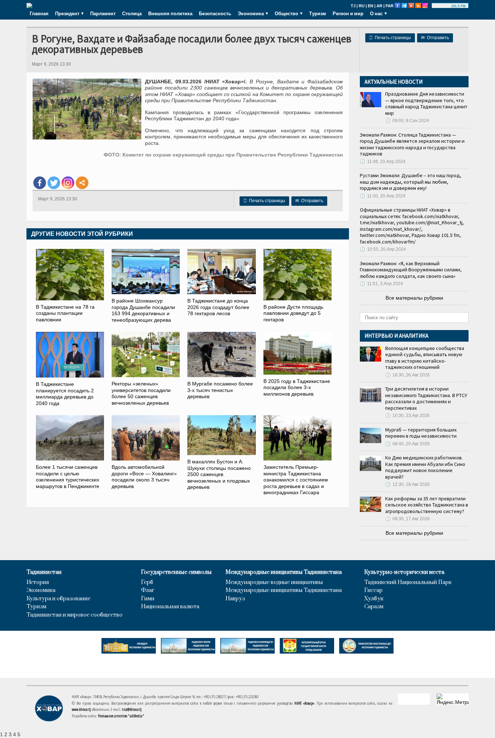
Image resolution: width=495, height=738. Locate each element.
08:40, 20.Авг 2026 (407, 443)
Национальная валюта (170, 607)
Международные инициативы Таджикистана (283, 572)
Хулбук (373, 599)
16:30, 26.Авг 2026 (407, 375)
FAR (390, 6)
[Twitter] (53, 182)
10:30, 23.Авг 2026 (407, 415)
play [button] (442, 6)
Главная (39, 13)
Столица (132, 13)
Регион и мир (348, 13)
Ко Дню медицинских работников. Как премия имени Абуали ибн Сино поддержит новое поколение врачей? (425, 467)
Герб (147, 582)
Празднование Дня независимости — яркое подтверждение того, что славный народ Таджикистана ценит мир (426, 103)
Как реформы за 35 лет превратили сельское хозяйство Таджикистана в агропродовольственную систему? (426, 504)
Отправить (435, 37)
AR (379, 6)
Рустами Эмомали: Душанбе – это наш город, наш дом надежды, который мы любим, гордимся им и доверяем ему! (410, 181)
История (37, 582)
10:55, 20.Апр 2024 (383, 249)
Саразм (373, 607)
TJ (353, 6)
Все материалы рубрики (414, 298)
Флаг (147, 590)
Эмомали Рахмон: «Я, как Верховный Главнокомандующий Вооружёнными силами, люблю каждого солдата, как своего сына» (411, 269)
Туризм (317, 13)
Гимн (147, 599)
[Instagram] (68, 182)
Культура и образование (58, 599)
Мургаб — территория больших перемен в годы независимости (421, 432)
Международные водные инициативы (274, 582)
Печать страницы (390, 37)
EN (370, 6)
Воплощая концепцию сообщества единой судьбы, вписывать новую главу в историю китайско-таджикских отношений (424, 358)
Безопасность (215, 13)
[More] (82, 182)
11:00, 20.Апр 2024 (382, 196)
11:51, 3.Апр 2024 (381, 283)
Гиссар (373, 590)
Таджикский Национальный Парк (408, 582)
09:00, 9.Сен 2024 (407, 120)
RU (362, 6)
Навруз (235, 599)
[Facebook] (39, 182)
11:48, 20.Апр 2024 (382, 161)
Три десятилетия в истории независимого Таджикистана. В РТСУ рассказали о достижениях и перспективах (426, 398)
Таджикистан (44, 572)
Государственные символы (176, 572)
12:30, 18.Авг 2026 (407, 484)
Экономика (40, 590)
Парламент (103, 13)
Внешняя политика (170, 13)
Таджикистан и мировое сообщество (74, 615)
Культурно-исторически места (404, 572)
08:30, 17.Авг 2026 (407, 518)
